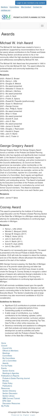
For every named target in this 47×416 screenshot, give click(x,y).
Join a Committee (9, 360)
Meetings (6, 353)
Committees (14, 7)
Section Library (8, 396)
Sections (4, 7)
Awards (5, 363)
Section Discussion (10, 393)
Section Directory (9, 391)
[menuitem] (5, 6)
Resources (5, 388)
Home (3, 343)
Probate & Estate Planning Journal (16, 378)
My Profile (5, 406)
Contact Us (37, 7)
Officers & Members (10, 350)
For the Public (6, 365)
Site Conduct (26, 7)
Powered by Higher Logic (23, 415)
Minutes (6, 380)
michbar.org (5, 10)
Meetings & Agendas (11, 373)
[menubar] (23, 8)
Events (4, 368)
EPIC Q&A (7, 401)
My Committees (9, 358)
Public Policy (7, 383)
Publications (7, 385)
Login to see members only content (31, 3)
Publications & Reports (10, 375)
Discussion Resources (11, 403)
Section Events (8, 370)
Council (4, 345)
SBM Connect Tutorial (11, 398)
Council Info (7, 348)
